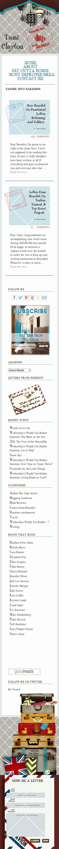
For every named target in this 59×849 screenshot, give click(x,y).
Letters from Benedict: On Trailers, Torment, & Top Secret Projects (37, 202)
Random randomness (22, 512)
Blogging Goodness (21, 498)
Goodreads (32, 297)
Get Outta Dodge (30, 70)
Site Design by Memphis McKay (47, 772)
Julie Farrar (16, 590)
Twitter (20, 297)
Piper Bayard (17, 619)
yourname (12, 790)
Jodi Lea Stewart (19, 581)
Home (30, 62)
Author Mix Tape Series (23, 493)
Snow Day (16, 455)
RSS (38, 297)
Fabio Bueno (17, 566)
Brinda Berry (17, 547)
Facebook (14, 297)
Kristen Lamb (18, 600)
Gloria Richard (18, 571)
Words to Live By (20, 428)
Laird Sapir (16, 605)
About (30, 66)
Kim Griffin (17, 595)
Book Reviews (18, 502)
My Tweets (14, 689)
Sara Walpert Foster (21, 629)
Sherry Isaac (17, 634)
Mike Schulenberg (20, 614)
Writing (14, 526)
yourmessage (11, 810)
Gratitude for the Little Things (27, 468)
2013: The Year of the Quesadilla (28, 441)
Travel (13, 517)
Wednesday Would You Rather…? (29, 522)
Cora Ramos (17, 552)
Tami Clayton (12, 41)
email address (11, 800)
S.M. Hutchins (18, 624)
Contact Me (30, 78)
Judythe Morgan (19, 586)
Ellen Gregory (18, 561)
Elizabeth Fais (18, 557)
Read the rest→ (19, 172)
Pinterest (26, 297)
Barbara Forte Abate (21, 542)
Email (44, 297)
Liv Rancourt (17, 610)
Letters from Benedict (27, 400)
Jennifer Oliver (18, 576)
